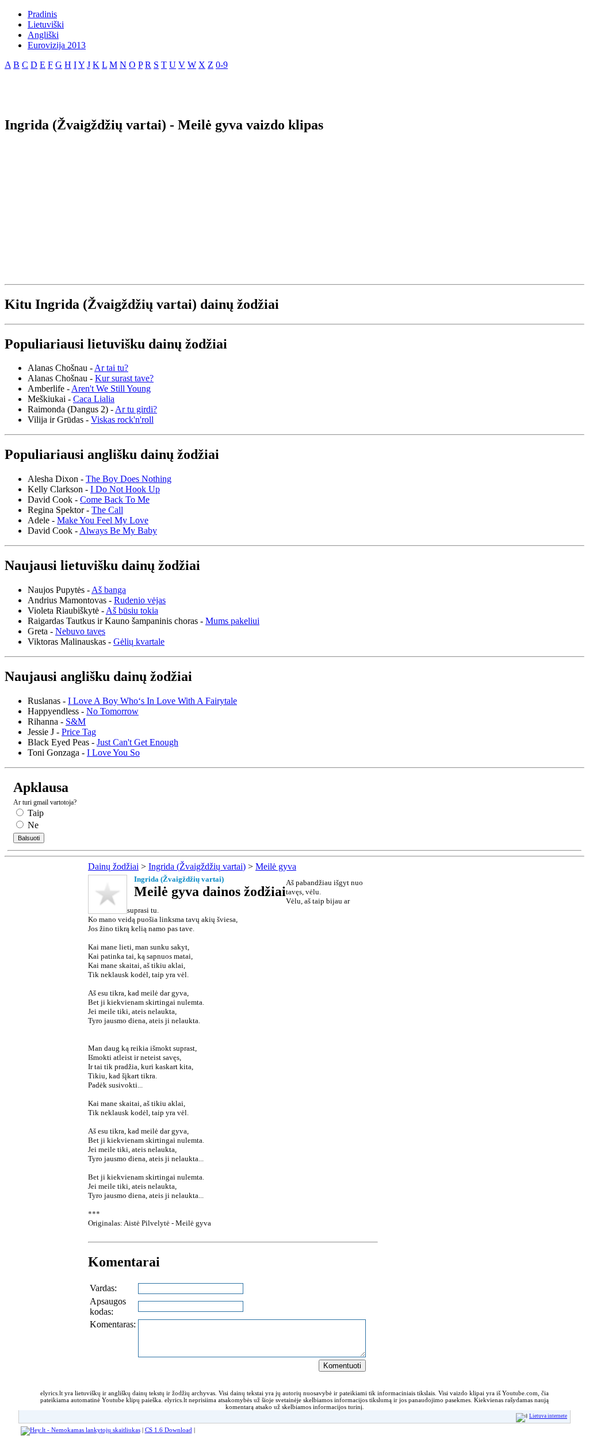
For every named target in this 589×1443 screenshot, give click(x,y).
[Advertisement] (139, 88)
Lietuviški (46, 24)
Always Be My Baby (118, 530)
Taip (34, 813)
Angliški (43, 35)
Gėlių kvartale (139, 641)
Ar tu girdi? (136, 409)
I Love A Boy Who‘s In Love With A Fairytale (152, 701)
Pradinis (42, 14)
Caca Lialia (93, 399)
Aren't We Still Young (111, 388)
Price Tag (79, 732)
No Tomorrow (112, 711)
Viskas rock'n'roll (122, 419)
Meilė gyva (275, 866)
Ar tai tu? (111, 368)
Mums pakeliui (232, 621)
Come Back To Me (115, 499)
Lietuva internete (548, 1416)
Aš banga (108, 590)
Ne (32, 825)
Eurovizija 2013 (57, 45)
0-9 (222, 65)
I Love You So (113, 752)
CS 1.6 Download (168, 1429)
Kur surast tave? (124, 378)
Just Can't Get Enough (137, 742)
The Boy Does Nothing (128, 479)
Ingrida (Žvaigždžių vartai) (197, 866)
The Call (107, 510)
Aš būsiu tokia (132, 610)
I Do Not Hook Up (125, 489)
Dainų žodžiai (113, 866)
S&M (76, 721)
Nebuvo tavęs (80, 631)
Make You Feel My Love (102, 520)
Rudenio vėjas (140, 600)
